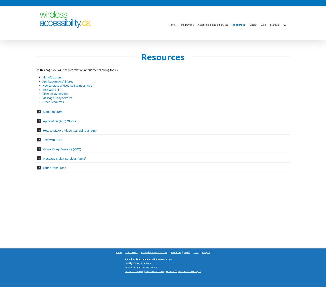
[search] (285, 24)
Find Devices (131, 252)
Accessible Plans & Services (154, 252)
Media (187, 252)
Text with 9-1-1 (52, 90)
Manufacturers (52, 77)
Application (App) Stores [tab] (59, 121)
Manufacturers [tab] (52, 112)
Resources (176, 252)
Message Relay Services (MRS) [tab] (64, 158)
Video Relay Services (55, 94)
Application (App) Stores (57, 81)
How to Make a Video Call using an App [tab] (70, 130)
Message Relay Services (57, 98)
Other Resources (53, 102)
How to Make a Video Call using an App (67, 85)
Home (119, 252)
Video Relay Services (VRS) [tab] (62, 149)
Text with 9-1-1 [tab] (53, 140)
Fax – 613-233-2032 (155, 271)
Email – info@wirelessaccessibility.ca (183, 271)
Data (196, 252)
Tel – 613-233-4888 (134, 271)
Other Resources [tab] (54, 168)
